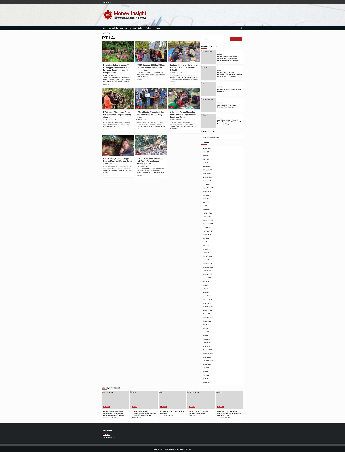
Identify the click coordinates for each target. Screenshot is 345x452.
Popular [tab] (213, 46)
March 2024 (206, 252)
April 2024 (206, 249)
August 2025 (207, 191)
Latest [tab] (205, 46)
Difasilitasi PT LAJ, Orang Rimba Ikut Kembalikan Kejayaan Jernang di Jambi (117, 114)
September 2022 (208, 317)
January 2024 (207, 260)
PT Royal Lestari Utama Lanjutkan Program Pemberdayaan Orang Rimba (150, 114)
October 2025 (207, 184)
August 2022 (207, 321)
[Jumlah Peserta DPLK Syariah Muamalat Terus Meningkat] (207, 99)
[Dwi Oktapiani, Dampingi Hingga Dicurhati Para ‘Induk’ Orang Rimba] (118, 145)
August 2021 (207, 364)
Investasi (132, 28)
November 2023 (208, 267)
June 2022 (206, 328)
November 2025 (208, 181)
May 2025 (206, 202)
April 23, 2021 (141, 119)
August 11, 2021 (109, 119)
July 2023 (206, 281)
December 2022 (208, 306)
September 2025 (208, 188)
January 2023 (207, 303)
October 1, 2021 (175, 72)
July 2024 (206, 238)
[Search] (242, 28)
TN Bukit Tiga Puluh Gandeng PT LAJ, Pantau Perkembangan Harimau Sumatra (149, 161)
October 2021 (207, 357)
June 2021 (206, 371)
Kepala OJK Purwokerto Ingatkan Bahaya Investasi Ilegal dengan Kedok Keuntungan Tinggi (229, 122)
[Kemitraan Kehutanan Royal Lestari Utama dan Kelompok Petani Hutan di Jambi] (184, 51)
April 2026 (206, 163)
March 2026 (206, 166)
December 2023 (208, 263)
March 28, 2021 (109, 163)
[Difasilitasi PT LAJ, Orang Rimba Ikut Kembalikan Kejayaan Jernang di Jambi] (118, 98)
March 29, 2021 (175, 119)
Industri (141, 28)
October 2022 (207, 314)
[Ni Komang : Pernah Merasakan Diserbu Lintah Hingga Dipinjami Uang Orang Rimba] (184, 98)
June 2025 (206, 199)
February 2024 (207, 256)
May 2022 (206, 332)
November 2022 (208, 310)
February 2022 (207, 342)
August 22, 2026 (194, 415)
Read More (106, 84)
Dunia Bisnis (113, 28)
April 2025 (206, 206)
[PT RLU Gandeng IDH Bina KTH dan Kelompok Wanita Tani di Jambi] (151, 51)
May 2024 (206, 245)
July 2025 (206, 195)
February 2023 (207, 299)
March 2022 (206, 339)
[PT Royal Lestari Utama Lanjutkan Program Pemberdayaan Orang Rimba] (151, 98)
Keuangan (123, 28)
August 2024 (207, 234)
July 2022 (206, 324)
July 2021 (206, 368)
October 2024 (207, 227)
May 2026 (206, 159)
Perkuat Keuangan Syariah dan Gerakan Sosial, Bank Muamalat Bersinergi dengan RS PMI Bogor (227, 58)
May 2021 (206, 375)
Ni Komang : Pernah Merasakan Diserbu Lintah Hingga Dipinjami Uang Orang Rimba (183, 114)
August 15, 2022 (109, 75)
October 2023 (207, 270)
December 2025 (208, 177)
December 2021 (208, 350)
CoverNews (178, 449)
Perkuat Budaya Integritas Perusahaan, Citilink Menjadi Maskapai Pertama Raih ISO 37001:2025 (229, 74)
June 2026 (206, 155)
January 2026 (207, 173)
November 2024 (208, 224)
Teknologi (150, 28)
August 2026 (207, 148)
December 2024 (208, 220)
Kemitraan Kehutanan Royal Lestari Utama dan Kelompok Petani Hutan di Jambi (184, 67)
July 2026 (206, 152)
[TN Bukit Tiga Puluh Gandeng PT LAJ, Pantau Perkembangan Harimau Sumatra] (151, 145)
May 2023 (206, 288)
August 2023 (207, 278)
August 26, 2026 (166, 415)
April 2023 (206, 292)
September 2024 (208, 231)
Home (104, 28)
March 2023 (206, 296)
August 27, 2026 (109, 417)
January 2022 (207, 346)
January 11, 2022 (142, 70)
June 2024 (206, 242)
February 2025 (207, 213)
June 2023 (206, 285)
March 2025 (206, 209)
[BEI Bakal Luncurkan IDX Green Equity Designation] (203, 83)
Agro (158, 28)
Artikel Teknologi (214, 137)
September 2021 (208, 360)
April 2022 (206, 335)
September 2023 (208, 274)
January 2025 (207, 216)
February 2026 (207, 170)
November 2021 (208, 353)
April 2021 (206, 378)
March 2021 (206, 382)
